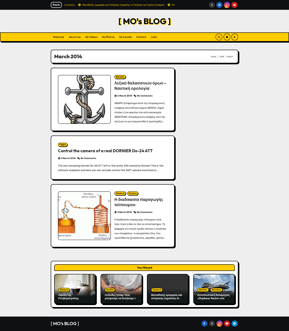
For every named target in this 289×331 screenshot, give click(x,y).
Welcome (58, 36)
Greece (133, 193)
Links (154, 36)
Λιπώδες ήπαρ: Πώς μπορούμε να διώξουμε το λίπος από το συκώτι (121, 298)
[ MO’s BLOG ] (144, 21)
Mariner (120, 77)
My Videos (91, 36)
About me (75, 36)
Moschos (216, 290)
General (120, 193)
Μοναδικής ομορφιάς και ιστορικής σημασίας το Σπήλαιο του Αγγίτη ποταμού (166, 299)
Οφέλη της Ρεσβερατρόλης (68, 296)
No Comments (145, 96)
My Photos (108, 36)
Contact (141, 36)
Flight (62, 144)
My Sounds (125, 36)
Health (110, 290)
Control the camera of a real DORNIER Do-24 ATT (105, 150)
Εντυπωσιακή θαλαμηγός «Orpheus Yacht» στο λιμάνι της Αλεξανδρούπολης (213, 299)
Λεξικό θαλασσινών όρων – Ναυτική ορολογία (140, 85)
